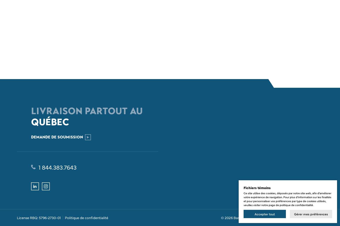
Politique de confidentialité (86, 218)
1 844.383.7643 (58, 167)
